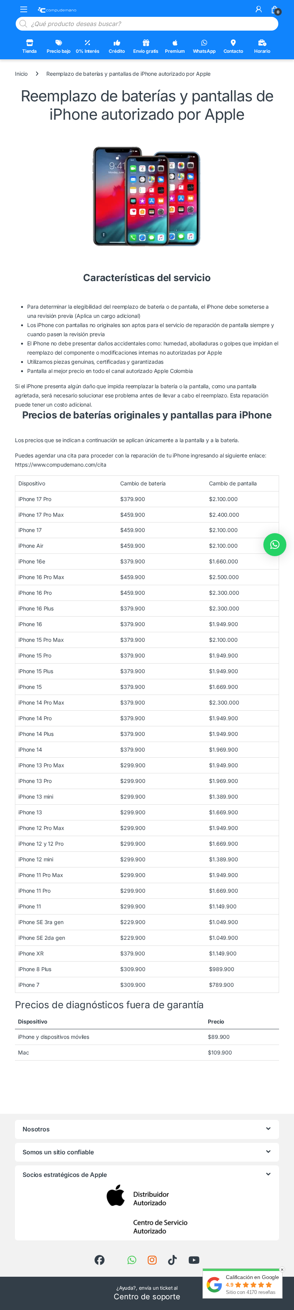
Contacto (233, 51)
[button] (274, 544)
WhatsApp (204, 51)
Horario (262, 51)
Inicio (21, 73)
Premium (175, 51)
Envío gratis (145, 51)
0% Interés (88, 51)
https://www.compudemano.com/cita (60, 464)
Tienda (29, 51)
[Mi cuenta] (259, 9)
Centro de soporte (147, 1296)
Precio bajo (58, 51)
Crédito (116, 51)
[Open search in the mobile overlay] (147, 23)
